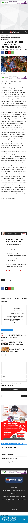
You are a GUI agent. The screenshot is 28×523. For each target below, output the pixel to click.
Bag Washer (5, 451)
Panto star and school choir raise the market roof (21, 298)
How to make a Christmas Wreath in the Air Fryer (16, 349)
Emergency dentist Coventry (9, 447)
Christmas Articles (9, 35)
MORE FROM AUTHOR (19, 330)
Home (2, 35)
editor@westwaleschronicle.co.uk (16, 504)
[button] (2, 32)
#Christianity (8, 280)
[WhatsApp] (12, 52)
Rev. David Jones (5, 39)
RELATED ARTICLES (7, 330)
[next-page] (5, 355)
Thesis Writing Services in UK (9, 462)
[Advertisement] (14, 16)
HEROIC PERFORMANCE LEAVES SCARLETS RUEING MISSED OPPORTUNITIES (7, 299)
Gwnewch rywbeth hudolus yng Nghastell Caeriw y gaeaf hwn (17, 342)
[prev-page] (2, 355)
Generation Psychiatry (8, 454)
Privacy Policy (24, 519)
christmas (14, 280)
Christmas (4, 337)
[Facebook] (2, 52)
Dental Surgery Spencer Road (9, 458)
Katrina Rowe (5, 49)
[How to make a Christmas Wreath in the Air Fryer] (5, 349)
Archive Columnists (15, 37)
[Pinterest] (9, 52)
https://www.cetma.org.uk (17, 310)
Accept (19, 519)
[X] (6, 52)
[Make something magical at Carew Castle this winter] (5, 335)
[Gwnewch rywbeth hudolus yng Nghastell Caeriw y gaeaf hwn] (5, 342)
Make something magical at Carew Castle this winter (18, 335)
